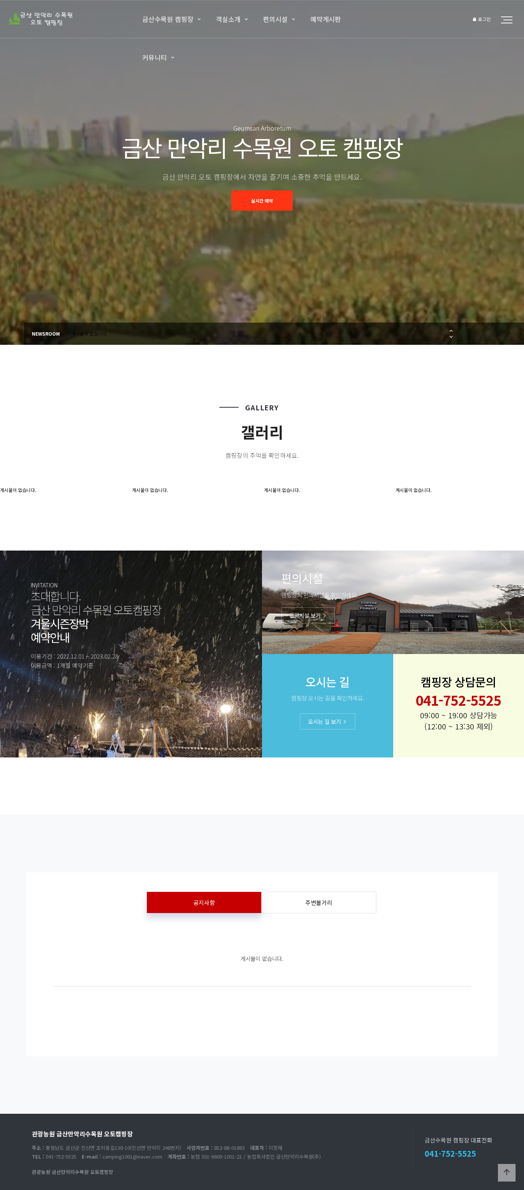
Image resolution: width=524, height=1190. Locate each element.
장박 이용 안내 (128, 681)
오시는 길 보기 (325, 721)
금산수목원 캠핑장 (167, 19)
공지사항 (204, 902)
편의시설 (275, 19)
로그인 (484, 19)
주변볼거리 (318, 902)
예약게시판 (325, 19)
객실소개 (228, 19)
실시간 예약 (262, 200)
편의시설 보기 (305, 615)
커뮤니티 (154, 57)
